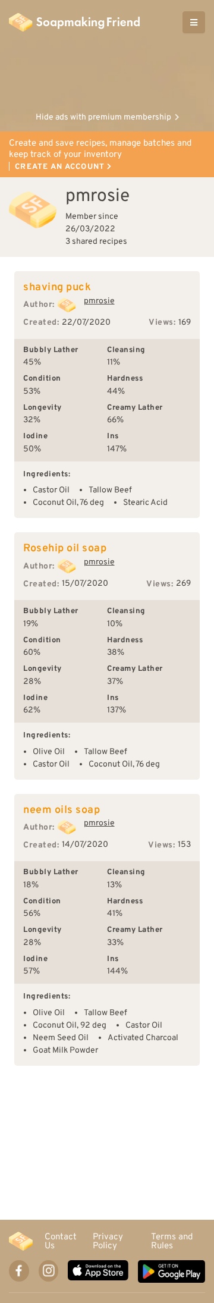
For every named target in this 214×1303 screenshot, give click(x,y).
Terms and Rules (172, 1241)
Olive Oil (49, 752)
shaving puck (57, 287)
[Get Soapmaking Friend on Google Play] (171, 1271)
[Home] (21, 1241)
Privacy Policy (108, 1241)
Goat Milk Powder (65, 1050)
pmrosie (99, 301)
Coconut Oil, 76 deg (68, 503)
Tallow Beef (110, 490)
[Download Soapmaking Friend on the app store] (98, 1271)
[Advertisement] (107, 74)
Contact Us (61, 1241)
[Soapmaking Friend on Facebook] (19, 1271)
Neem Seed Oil (61, 1038)
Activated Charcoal (143, 1038)
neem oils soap (61, 810)
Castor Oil (51, 490)
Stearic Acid (145, 503)
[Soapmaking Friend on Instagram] (49, 1271)
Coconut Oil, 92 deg (69, 1026)
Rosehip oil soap (64, 548)
